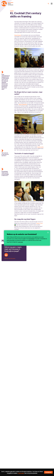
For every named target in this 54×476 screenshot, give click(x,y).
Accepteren (48, 472)
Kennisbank (31, 238)
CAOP (24, 238)
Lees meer (20, 242)
